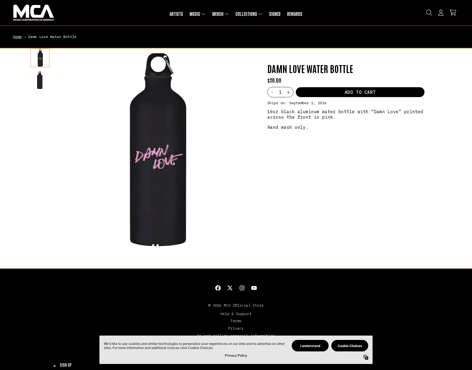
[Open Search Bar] (429, 12)
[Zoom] (155, 149)
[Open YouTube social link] (254, 288)
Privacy (236, 328)
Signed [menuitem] (275, 13)
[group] (40, 57)
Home (17, 36)
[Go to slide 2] (158, 245)
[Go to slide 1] (153, 245)
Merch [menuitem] (217, 13)
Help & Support (235, 313)
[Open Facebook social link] (218, 288)
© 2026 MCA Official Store (236, 305)
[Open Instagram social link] (242, 288)
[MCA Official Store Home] (33, 12)
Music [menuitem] (195, 13)
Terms (236, 320)
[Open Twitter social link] (230, 288)
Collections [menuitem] (246, 13)
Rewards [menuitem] (294, 13)
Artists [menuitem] (176, 13)
